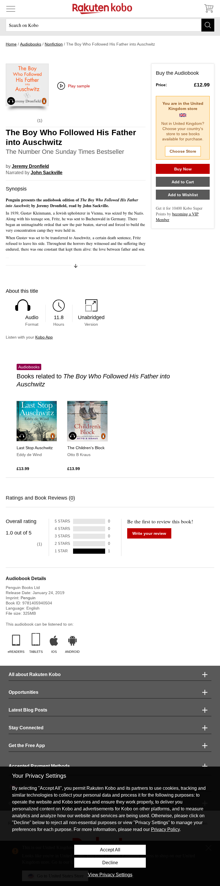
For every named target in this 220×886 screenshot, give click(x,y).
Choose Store (183, 151)
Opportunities (23, 692)
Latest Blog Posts (28, 710)
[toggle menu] (10, 8)
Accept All (110, 849)
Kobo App (44, 337)
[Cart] (208, 8)
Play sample (79, 86)
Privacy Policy (165, 829)
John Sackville (46, 172)
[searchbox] (110, 25)
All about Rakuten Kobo (35, 674)
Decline (110, 862)
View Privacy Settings (110, 874)
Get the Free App (27, 745)
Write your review (149, 533)
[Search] (207, 25)
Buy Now (183, 169)
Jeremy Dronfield (30, 166)
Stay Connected (26, 727)
